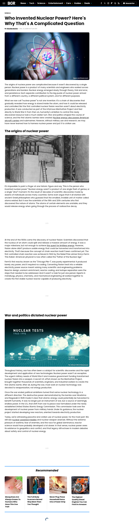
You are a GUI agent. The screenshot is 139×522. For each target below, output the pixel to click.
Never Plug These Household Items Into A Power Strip (57, 499)
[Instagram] (108, 3)
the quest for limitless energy (60, 245)
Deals (87, 3)
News (23, 3)
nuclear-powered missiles (24, 420)
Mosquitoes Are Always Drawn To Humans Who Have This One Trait (12, 502)
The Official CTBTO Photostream (78, 365)
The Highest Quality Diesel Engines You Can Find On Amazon (79, 500)
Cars (68, 3)
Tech (31, 3)
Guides (77, 3)
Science (41, 3)
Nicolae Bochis (12, 29)
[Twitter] (105, 3)
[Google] (115, 3)
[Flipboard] (112, 3)
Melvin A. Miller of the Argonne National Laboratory (72, 180)
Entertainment (55, 3)
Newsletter (130, 3)
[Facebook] (101, 3)
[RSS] (119, 3)
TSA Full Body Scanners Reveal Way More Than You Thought (34, 500)
